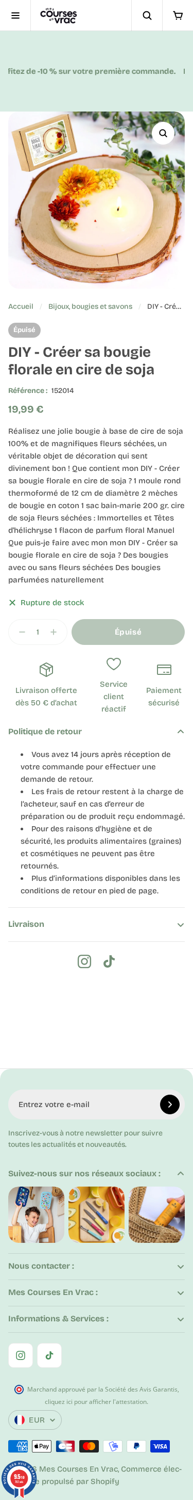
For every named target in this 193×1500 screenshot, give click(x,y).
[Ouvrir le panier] (177, 15)
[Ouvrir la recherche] (146, 15)
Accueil (20, 306)
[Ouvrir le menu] (15, 15)
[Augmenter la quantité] (56, 632)
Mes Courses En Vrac (78, 1469)
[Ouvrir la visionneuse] (163, 133)
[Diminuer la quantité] (19, 632)
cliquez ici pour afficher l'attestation (96, 1401)
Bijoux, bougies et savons (90, 306)
